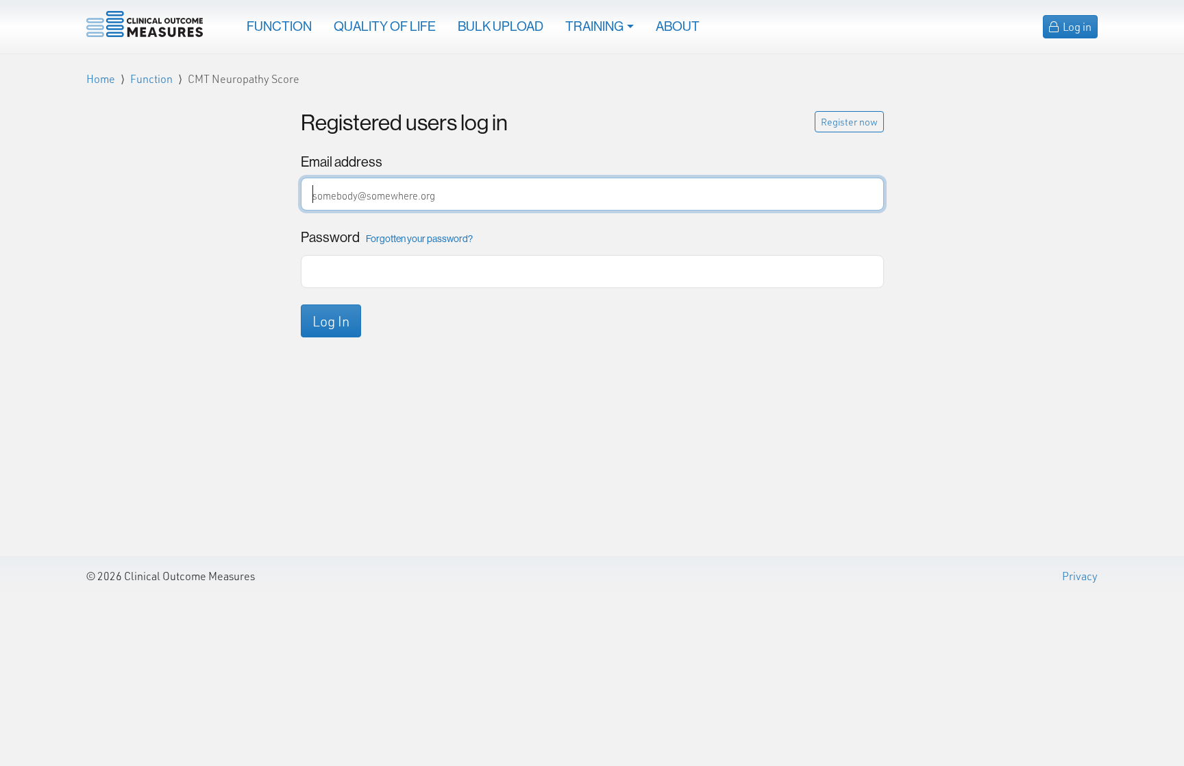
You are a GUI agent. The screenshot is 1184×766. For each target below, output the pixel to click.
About (678, 26)
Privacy (1080, 575)
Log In (330, 321)
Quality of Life (385, 26)
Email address (341, 161)
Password (387, 237)
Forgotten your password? (419, 238)
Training (594, 26)
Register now (849, 121)
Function (279, 26)
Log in (1076, 26)
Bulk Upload (500, 26)
